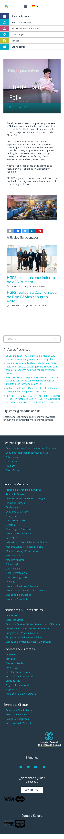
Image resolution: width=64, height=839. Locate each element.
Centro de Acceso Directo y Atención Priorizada (31, 448)
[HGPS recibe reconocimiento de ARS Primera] (32, 259)
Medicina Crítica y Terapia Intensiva (24, 546)
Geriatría (10, 524)
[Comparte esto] (17, 231)
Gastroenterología (15, 520)
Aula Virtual (12, 615)
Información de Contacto (19, 723)
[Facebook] (21, 767)
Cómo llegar (12, 667)
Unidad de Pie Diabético (18, 594)
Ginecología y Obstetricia (19, 529)
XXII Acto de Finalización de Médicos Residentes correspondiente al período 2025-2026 (31, 390)
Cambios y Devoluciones (19, 710)
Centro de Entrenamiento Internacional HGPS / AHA (33, 624)
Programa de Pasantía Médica (22, 633)
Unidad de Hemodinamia (19, 533)
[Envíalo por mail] (10, 231)
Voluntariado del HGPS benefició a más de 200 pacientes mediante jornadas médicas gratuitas (31, 357)
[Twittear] (25, 231)
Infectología (12, 538)
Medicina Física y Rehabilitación (22, 551)
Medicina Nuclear (15, 559)
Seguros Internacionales (18, 685)
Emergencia (12, 516)
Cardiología (12, 507)
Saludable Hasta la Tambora (21, 693)
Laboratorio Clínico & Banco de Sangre (26, 542)
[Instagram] (43, 767)
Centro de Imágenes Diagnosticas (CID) (27, 452)
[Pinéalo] (39, 231)
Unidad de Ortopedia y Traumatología (26, 590)
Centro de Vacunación (17, 511)
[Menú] (25, 6)
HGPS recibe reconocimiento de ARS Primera (31, 279)
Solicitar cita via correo (18, 672)
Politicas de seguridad (17, 718)
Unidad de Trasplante (17, 599)
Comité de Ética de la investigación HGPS (27, 628)
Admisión (11, 654)
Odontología (12, 564)
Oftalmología (13, 568)
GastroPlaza (12, 470)
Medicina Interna (14, 555)
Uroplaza (10, 465)
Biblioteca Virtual (14, 619)
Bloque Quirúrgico (15, 502)
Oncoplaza (11, 461)
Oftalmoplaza (13, 457)
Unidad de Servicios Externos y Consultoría (28, 641)
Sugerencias (12, 689)
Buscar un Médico (15, 663)
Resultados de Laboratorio (20, 676)
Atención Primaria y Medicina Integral (25, 498)
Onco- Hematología (16, 572)
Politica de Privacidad (17, 714)
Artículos (10, 658)
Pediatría (10, 581)
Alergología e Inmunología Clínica (23, 489)
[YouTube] (36, 767)
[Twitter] (28, 767)
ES (36, 6)
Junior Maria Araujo (36, 286)
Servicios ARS (13, 680)
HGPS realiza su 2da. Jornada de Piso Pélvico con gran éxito (32, 297)
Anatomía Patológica (17, 494)
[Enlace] (10, 6)
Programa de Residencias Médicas (24, 637)
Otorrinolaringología (16, 577)
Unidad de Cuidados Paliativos (22, 586)
